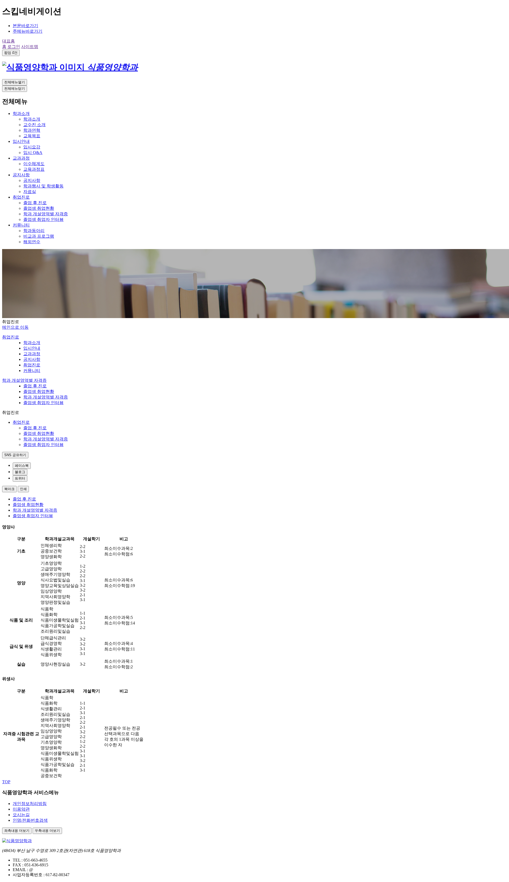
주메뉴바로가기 (27, 31)
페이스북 (22, 466)
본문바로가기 (25, 25)
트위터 (20, 478)
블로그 (20, 472)
